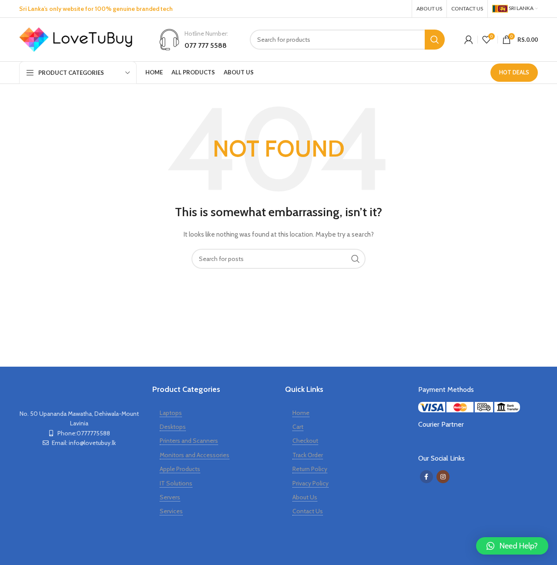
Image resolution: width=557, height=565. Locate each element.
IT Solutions (176, 483)
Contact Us (307, 511)
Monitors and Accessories (194, 455)
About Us (304, 497)
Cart (297, 427)
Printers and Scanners (189, 441)
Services (171, 511)
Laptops (171, 413)
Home (300, 413)
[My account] (468, 39)
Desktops (173, 427)
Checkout (305, 441)
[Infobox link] (193, 39)
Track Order (307, 455)
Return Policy (309, 469)
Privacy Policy (310, 483)
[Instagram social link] (400, 8)
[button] (512, 546)
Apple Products (180, 469)
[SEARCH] (435, 40)
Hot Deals (514, 72)
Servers (170, 497)
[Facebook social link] (384, 8)
